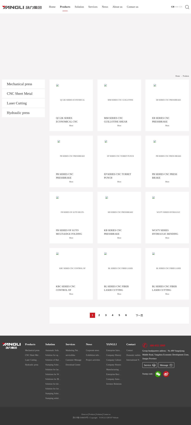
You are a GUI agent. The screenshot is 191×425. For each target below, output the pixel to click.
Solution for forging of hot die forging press (53, 389)
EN (180, 7)
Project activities (93, 360)
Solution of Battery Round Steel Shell (53, 360)
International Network (134, 360)
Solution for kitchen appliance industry (53, 384)
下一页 (139, 315)
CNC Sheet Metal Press (20, 95)
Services (92, 6)
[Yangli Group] (11, 346)
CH (172, 7)
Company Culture (113, 360)
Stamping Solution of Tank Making (53, 393)
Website (115, 418)
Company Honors (113, 365)
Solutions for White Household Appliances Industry (53, 374)
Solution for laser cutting (53, 369)
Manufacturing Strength (114, 369)
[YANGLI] (22, 7)
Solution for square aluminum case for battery (53, 355)
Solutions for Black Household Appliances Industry (53, 379)
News (105, 6)
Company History (113, 355)
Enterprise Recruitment (114, 374)
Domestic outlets (133, 355)
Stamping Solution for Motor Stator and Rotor (53, 365)
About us (117, 6)
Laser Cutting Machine (17, 104)
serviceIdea (70, 355)
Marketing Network (73, 350)
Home (52, 6)
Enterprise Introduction (114, 350)
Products (65, 6)
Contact (129, 350)
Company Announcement (114, 379)
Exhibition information (94, 355)
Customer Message (73, 360)
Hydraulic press (18, 113)
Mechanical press (19, 84)
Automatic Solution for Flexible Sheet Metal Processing (53, 350)
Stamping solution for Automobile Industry (53, 398)
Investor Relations (113, 384)
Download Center (73, 365)
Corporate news (92, 350)
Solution (79, 6)
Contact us (132, 6)
